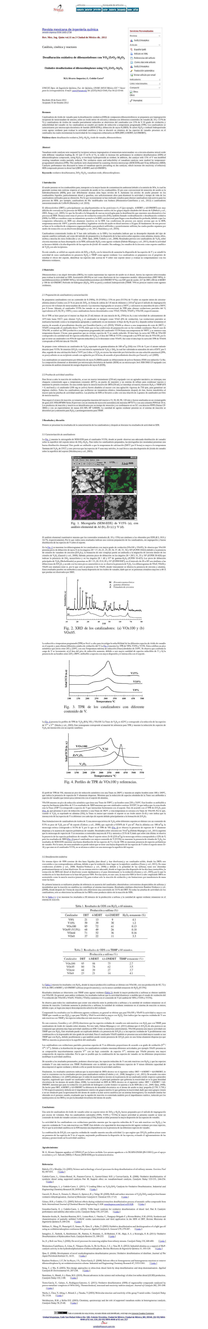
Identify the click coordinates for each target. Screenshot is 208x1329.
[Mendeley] (131, 92)
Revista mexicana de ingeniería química (70, 29)
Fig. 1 (47, 439)
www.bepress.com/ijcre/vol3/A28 (118, 1204)
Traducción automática (144, 71)
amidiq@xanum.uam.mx (104, 1326)
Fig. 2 (50, 547)
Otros (135, 92)
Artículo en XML (141, 54)
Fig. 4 (47, 722)
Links (61, 1172)
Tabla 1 (51, 897)
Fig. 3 (106, 646)
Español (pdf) (140, 49)
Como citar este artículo (145, 62)
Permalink (137, 100)
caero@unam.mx (79, 90)
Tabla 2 (108, 992)
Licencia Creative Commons (143, 1313)
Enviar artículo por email (145, 75)
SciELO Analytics (141, 40)
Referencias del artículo (144, 58)
